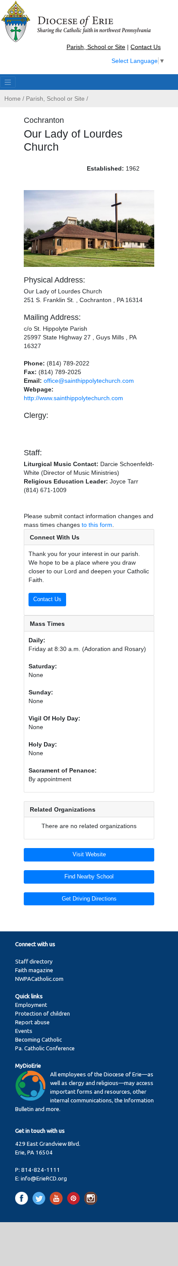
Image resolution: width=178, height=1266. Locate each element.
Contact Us (145, 46)
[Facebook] (23, 1198)
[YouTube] (58, 1198)
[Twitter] (40, 1198)
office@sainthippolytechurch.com (89, 380)
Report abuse (32, 1022)
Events (23, 1031)
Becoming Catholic (38, 1039)
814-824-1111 (40, 1170)
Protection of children (42, 1013)
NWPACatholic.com (39, 979)
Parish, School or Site (96, 46)
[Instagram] (90, 1198)
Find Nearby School (89, 877)
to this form (97, 524)
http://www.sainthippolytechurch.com (73, 398)
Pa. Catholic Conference (45, 1048)
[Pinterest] (75, 1198)
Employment (31, 1005)
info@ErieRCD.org (44, 1178)
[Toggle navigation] (8, 82)
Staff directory (34, 961)
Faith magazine (34, 970)
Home (12, 98)
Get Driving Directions (89, 899)
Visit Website (89, 855)
